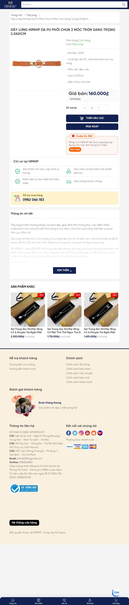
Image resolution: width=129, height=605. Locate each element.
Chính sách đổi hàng (78, 364)
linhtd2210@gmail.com (29, 458)
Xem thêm (63, 270)
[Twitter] (74, 433)
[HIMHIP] (10, 4)
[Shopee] (93, 433)
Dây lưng (32, 15)
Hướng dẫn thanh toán (22, 369)
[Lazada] (100, 433)
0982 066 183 (33, 200)
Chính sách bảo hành (78, 369)
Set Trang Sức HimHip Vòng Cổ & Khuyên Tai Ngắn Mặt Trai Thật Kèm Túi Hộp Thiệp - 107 (27, 331)
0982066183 (26, 462)
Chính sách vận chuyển (79, 373)
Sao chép (75, 149)
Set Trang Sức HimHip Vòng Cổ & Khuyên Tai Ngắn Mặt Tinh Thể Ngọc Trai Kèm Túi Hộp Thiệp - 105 (100, 331)
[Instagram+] (81, 433)
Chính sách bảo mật (78, 377)
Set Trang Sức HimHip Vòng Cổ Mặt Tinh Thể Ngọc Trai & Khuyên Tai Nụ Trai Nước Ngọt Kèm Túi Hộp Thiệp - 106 (64, 331)
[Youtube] (87, 433)
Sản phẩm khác (23, 286)
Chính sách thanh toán (79, 382)
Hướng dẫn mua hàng (22, 364)
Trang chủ (16, 15)
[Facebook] (68, 433)
